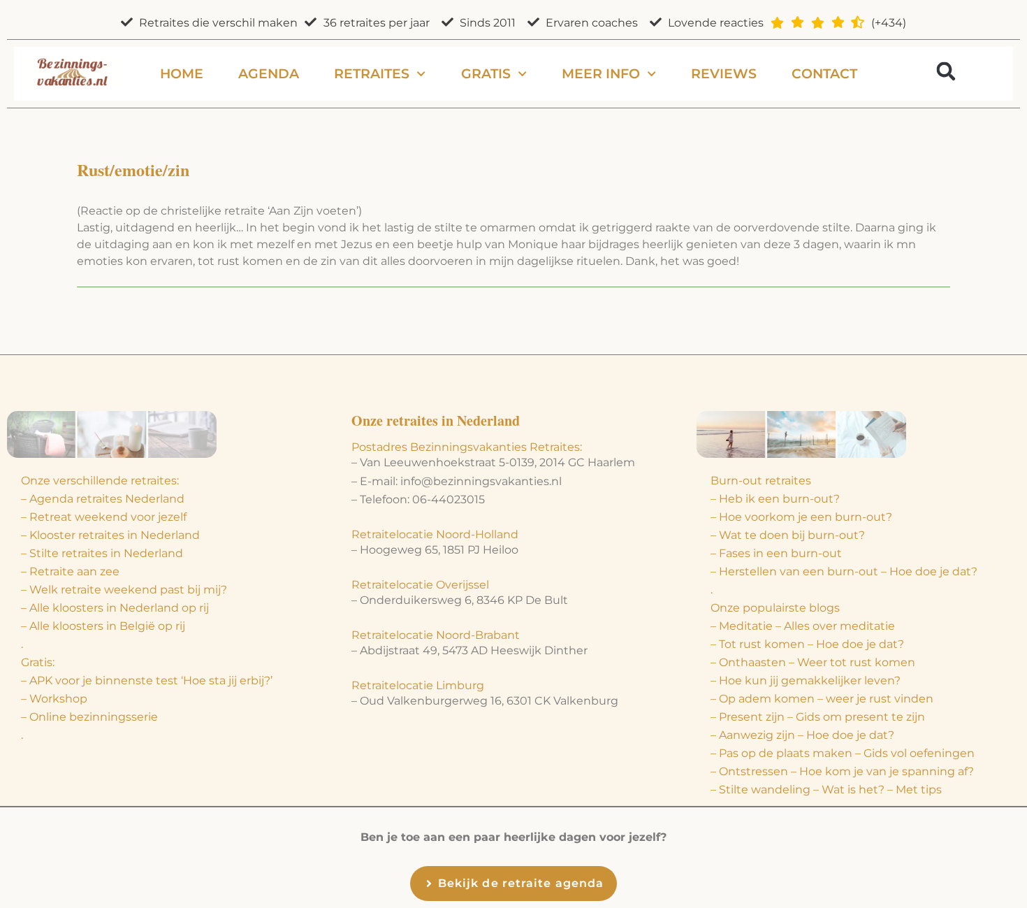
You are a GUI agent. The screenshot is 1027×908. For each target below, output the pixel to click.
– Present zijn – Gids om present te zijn (818, 716)
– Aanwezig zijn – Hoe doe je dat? (802, 735)
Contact (824, 74)
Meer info (601, 74)
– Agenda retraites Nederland (102, 498)
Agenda (268, 74)
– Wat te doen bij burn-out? (788, 535)
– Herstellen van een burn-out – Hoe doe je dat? (844, 571)
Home (181, 74)
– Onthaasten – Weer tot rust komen (813, 662)
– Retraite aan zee (70, 571)
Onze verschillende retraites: (100, 480)
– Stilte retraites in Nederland (102, 553)
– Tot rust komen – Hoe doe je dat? (807, 644)
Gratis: (37, 662)
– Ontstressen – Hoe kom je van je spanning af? (842, 771)
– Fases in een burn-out (776, 553)
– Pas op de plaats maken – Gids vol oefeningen (843, 753)
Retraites (371, 74)
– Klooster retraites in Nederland (110, 535)
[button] (945, 71)
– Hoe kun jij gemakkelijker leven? (806, 680)
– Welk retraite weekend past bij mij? (124, 589)
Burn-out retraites (761, 480)
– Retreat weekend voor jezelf (104, 517)
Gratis (486, 74)
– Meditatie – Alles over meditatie (803, 626)
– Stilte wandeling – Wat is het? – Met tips (826, 789)
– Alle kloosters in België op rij (103, 626)
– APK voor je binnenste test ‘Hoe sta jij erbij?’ (146, 680)
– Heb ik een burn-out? (775, 498)
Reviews (724, 74)
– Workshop (54, 698)
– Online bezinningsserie (89, 716)
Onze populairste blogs (775, 607)
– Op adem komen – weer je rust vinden (822, 698)
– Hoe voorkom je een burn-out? (801, 517)
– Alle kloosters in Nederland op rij (115, 607)
